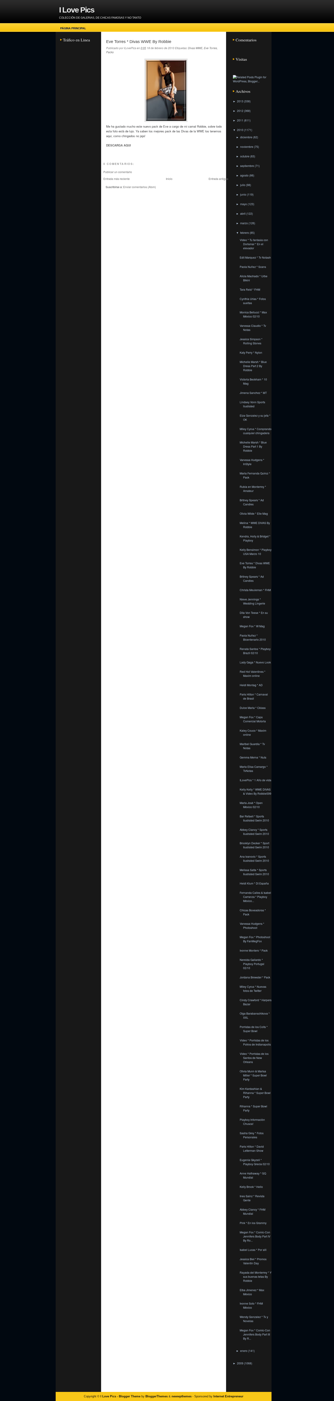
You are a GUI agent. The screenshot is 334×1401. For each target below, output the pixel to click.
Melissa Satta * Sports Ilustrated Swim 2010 (254, 872)
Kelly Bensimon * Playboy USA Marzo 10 (256, 552)
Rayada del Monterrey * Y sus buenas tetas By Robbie (256, 1276)
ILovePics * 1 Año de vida (255, 780)
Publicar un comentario (117, 172)
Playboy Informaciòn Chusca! (252, 1122)
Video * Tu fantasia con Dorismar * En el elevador (254, 244)
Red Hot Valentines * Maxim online (252, 674)
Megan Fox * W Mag (252, 626)
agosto (244, 175)
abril (243, 213)
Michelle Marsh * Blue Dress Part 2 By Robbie (253, 366)
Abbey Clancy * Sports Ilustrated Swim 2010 (254, 832)
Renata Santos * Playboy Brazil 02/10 (255, 651)
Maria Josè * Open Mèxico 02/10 (251, 805)
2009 (240, 1363)
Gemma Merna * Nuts (253, 757)
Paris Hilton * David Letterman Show (252, 1148)
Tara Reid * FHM (250, 289)
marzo (244, 223)
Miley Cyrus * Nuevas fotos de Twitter (253, 989)
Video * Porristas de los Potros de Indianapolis (255, 1042)
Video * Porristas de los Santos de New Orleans (254, 1058)
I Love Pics (76, 9)
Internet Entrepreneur (228, 1396)
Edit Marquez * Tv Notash (255, 257)
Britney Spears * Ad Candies (252, 502)
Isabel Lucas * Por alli (253, 1250)
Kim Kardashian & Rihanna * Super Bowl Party (255, 1093)
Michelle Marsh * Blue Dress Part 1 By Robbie (253, 446)
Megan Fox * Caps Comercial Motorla (253, 719)
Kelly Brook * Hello (251, 1187)
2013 (240, 101)
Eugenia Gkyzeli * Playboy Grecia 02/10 (255, 1162)
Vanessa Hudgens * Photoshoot (252, 926)
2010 (240, 130)
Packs (110, 52)
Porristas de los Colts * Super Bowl (254, 1029)
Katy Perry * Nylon (251, 352)
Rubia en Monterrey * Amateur (253, 489)
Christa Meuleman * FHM (255, 590)
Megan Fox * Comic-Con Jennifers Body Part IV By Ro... (255, 1236)
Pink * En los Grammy (253, 1223)
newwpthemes (182, 1396)
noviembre (247, 147)
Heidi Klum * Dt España (254, 883)
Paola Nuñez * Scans (253, 267)
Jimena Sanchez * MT (253, 393)
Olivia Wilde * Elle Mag (254, 513)
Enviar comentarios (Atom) (139, 187)
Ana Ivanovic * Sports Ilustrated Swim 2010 (254, 858)
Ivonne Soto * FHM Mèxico (251, 1305)
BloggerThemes (157, 1396)
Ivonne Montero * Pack (254, 950)
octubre (245, 156)
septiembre (247, 166)
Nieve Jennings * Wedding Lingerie (252, 601)
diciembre (246, 137)
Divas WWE (195, 48)
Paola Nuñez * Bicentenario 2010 (253, 637)
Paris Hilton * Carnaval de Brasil (254, 696)
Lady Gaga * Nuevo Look (255, 662)
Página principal (73, 28)
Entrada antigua (218, 179)
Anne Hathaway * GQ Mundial (253, 1175)
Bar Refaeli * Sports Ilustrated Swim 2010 (254, 818)
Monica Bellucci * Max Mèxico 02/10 (253, 314)
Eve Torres (210, 48)
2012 (240, 111)
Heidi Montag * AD (251, 685)
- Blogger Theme (128, 1396)
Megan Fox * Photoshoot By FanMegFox (255, 939)
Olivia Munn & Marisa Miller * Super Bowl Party (253, 1075)
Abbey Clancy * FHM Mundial (252, 1211)
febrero (245, 232)
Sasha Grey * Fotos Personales (252, 1135)
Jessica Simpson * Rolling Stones (251, 341)
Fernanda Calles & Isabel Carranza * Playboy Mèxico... (255, 897)
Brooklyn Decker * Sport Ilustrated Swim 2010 (254, 845)
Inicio (169, 179)
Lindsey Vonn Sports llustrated (252, 404)
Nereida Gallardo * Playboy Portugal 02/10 (252, 964)
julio (243, 185)
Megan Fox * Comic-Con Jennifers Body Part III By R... (255, 1334)
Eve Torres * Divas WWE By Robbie (138, 41)
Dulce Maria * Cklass (253, 708)
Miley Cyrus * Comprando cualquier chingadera (256, 431)
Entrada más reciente (116, 179)
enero (244, 1351)
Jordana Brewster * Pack (255, 977)
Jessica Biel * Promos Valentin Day (253, 1261)
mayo (244, 204)
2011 (240, 120)
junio (243, 194)
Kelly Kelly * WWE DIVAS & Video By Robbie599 (255, 791)
